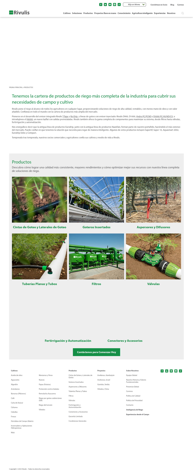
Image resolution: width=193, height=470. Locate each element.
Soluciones (77, 13)
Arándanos (15, 389)
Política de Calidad (133, 396)
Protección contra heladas (49, 389)
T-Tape (65, 116)
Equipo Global (131, 375)
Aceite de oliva (16, 375)
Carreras (180, 5)
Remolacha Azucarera (47, 394)
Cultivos (67, 13)
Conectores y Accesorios (78, 412)
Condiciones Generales (77, 421)
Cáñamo (14, 407)
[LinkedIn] (105, 4)
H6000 (30, 119)
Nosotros (171, 13)
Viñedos (42, 410)
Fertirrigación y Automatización (75, 406)
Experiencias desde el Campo (137, 414)
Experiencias (160, 13)
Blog (172, 5)
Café (12, 398)
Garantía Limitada (76, 416)
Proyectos (101, 370)
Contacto (129, 405)
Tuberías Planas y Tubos (78, 391)
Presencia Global (132, 387)
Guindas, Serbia (103, 384)
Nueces (42, 380)
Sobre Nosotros (132, 370)
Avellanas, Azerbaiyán (105, 375)
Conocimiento (124, 13)
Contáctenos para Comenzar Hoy (96, 352)
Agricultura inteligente (142, 13)
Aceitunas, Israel (103, 380)
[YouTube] (109, 4)
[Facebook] (100, 4)
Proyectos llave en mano (105, 13)
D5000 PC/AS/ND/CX (163, 116)
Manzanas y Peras (46, 375)
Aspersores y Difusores (78, 387)
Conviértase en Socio (159, 5)
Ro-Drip (74, 116)
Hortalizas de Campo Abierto (22, 421)
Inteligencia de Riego (134, 410)
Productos (88, 13)
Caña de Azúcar (17, 403)
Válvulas (72, 400)
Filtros (71, 396)
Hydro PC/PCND (143, 116)
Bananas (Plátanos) (18, 394)
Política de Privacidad (134, 400)
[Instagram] (114, 4)
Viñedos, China (103, 389)
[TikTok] (119, 4)
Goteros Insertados (76, 382)
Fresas (13, 416)
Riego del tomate (45, 405)
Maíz (13, 432)
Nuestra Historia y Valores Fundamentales (136, 381)
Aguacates (15, 380)
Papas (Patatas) (45, 384)
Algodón (14, 384)
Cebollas (14, 412)
